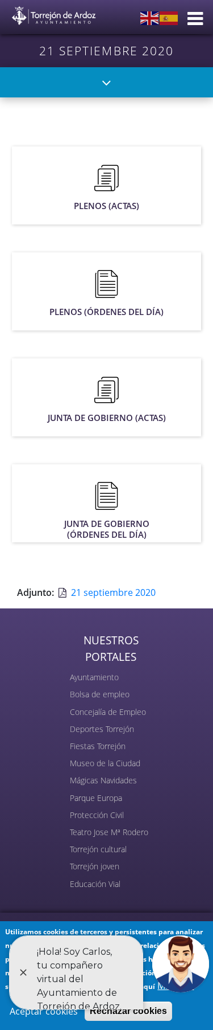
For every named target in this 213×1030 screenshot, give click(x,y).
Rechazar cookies (128, 1011)
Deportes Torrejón (102, 729)
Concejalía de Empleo (108, 711)
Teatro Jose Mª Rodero (109, 832)
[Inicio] (54, 13)
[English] (150, 17)
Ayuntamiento (94, 677)
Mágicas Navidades (103, 780)
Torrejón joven (94, 866)
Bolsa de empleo (100, 694)
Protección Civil (97, 815)
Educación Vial (95, 883)
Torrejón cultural (98, 849)
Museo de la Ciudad (105, 763)
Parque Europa (96, 797)
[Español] (169, 17)
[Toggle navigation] (106, 82)
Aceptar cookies (44, 1011)
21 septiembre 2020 (113, 592)
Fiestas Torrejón (98, 746)
